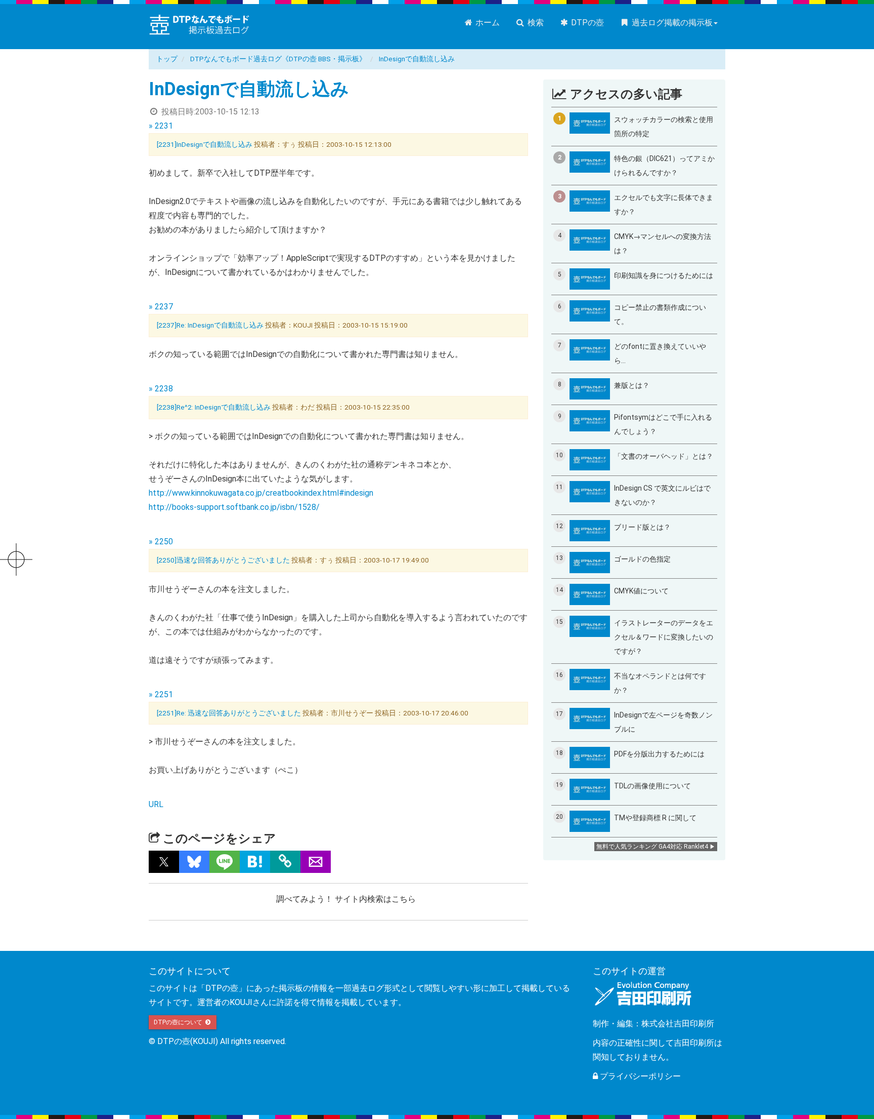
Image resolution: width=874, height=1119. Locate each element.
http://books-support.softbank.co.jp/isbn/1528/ (234, 507)
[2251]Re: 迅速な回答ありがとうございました (229, 713)
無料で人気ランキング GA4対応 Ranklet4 (652, 846)
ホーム (486, 22)
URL (156, 804)
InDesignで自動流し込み (417, 59)
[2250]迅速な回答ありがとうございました (224, 560)
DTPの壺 (586, 22)
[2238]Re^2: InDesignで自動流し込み (214, 407)
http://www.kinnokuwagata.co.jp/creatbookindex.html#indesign (261, 493)
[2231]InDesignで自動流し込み (205, 144)
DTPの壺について (179, 1022)
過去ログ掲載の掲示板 (671, 22)
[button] (164, 862)
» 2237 (161, 306)
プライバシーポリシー (639, 1076)
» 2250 (161, 541)
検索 (535, 22)
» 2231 (161, 126)
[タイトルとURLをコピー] (285, 862)
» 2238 (161, 388)
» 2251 (161, 694)
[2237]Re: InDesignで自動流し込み (211, 325)
